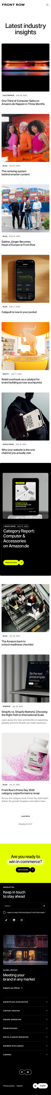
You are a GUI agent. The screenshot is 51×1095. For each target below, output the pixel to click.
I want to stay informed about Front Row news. (26, 912)
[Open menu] (47, 4)
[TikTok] (6, 920)
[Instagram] (21, 920)
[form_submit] (44, 906)
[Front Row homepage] (13, 5)
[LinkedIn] (14, 920)
